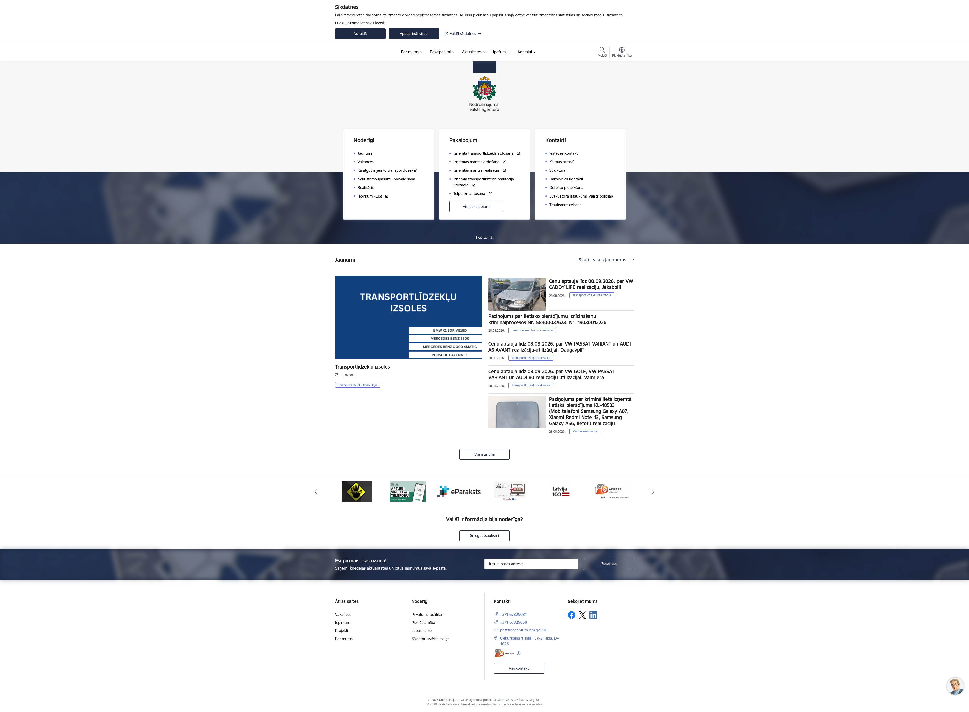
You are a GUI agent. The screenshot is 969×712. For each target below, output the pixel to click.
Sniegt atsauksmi (484, 535)
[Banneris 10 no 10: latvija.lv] (510, 491)
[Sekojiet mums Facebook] (571, 615)
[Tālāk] (653, 491)
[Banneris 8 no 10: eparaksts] (407, 491)
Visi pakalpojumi (476, 206)
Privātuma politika (427, 614)
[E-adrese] (504, 653)
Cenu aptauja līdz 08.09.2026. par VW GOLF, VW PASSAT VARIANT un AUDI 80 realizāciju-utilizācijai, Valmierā (551, 374)
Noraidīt (360, 33)
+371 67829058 (513, 622)
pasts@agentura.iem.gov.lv (523, 630)
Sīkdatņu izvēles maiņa (431, 638)
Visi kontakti (519, 668)
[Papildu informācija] (518, 653)
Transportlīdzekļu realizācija (357, 385)
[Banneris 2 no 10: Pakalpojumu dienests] (612, 491)
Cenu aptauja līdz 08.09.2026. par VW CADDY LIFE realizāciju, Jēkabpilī (591, 284)
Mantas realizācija (585, 431)
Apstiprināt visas (413, 33)
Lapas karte (422, 630)
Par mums (344, 638)
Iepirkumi (343, 622)
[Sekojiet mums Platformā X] (582, 615)
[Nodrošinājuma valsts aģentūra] (359, 52)
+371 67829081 (513, 614)
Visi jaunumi (484, 454)
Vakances (343, 614)
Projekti (341, 630)
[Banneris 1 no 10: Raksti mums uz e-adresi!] (561, 491)
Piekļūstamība (423, 622)
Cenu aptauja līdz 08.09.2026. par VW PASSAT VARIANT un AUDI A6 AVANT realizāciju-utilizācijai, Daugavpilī (559, 347)
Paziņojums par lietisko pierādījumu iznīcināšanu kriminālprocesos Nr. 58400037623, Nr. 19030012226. (548, 319)
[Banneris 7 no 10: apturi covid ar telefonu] (357, 491)
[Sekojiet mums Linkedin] (593, 615)
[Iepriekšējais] (316, 491)
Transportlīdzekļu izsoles (362, 367)
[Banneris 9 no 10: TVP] (459, 491)
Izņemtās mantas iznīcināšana (532, 330)
